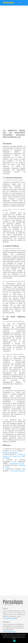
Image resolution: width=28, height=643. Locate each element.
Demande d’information (10, 618)
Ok (14, 640)
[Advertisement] (14, 65)
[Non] (26, 638)
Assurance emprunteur (10, 452)
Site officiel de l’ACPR (16, 463)
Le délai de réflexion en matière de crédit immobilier (14, 456)
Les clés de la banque (17, 471)
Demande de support (10, 631)
